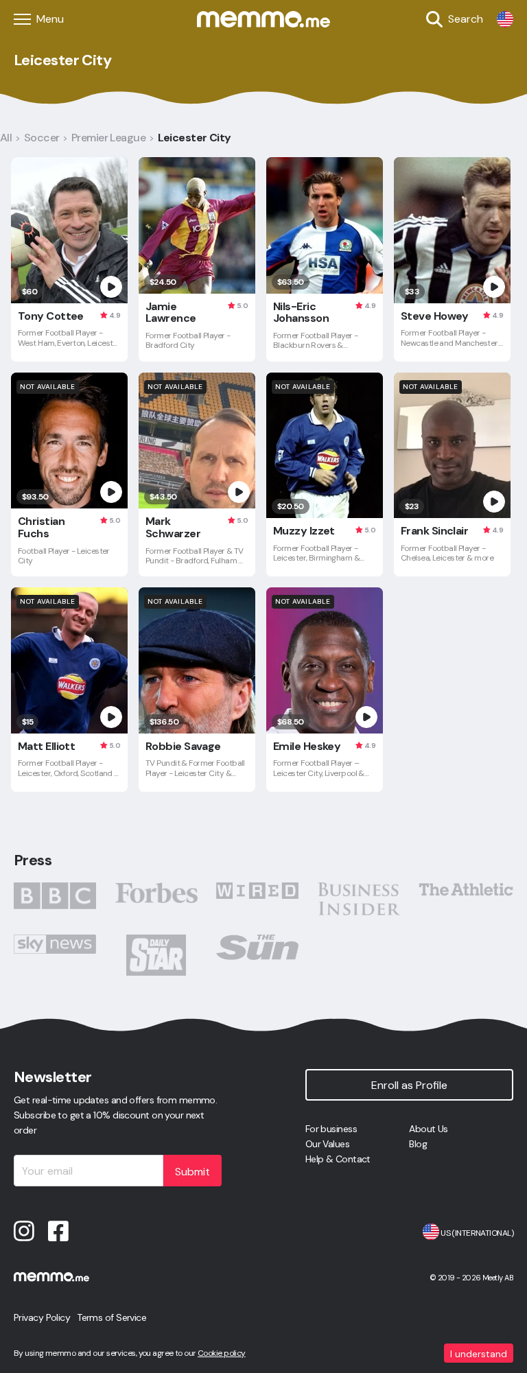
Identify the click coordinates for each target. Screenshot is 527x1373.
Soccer (42, 137)
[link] (505, 19)
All (6, 137)
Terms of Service (111, 1317)
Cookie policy (222, 1353)
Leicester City (194, 137)
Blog (418, 1144)
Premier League (108, 137)
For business (331, 1129)
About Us (428, 1129)
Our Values (327, 1144)
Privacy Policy (42, 1317)
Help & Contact (338, 1159)
